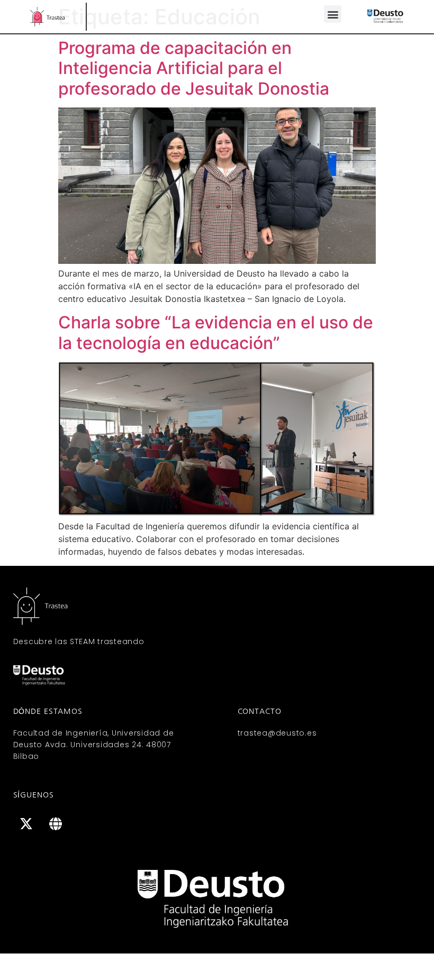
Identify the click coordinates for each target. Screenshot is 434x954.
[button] (332, 14)
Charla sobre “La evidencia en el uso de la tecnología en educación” (215, 332)
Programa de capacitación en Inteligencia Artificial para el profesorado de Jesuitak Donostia (193, 68)
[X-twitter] (26, 824)
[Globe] (55, 824)
